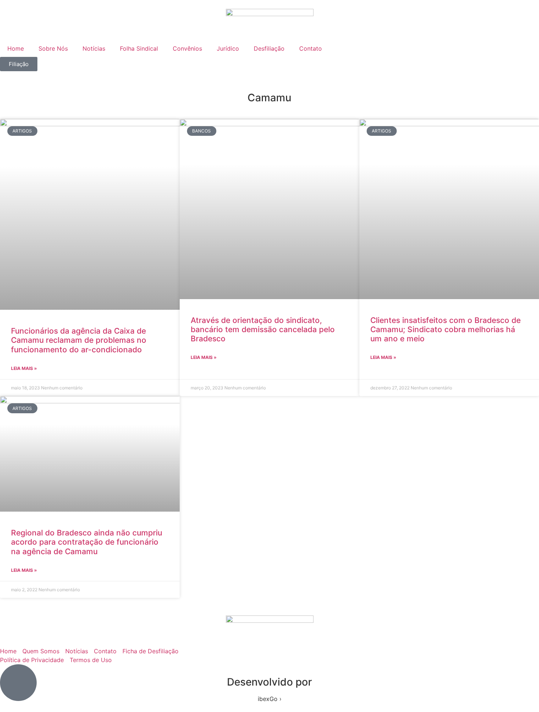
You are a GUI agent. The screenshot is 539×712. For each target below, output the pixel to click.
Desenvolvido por (269, 682)
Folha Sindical (139, 48)
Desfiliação (269, 48)
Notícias (93, 48)
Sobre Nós (53, 48)
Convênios (187, 48)
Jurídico (228, 48)
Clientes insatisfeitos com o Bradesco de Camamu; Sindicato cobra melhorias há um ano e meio (445, 329)
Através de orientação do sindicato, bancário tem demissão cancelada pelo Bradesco (263, 329)
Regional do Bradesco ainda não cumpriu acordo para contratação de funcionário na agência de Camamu (86, 542)
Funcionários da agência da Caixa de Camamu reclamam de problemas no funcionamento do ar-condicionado (78, 340)
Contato (310, 48)
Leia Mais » (24, 368)
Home (15, 48)
